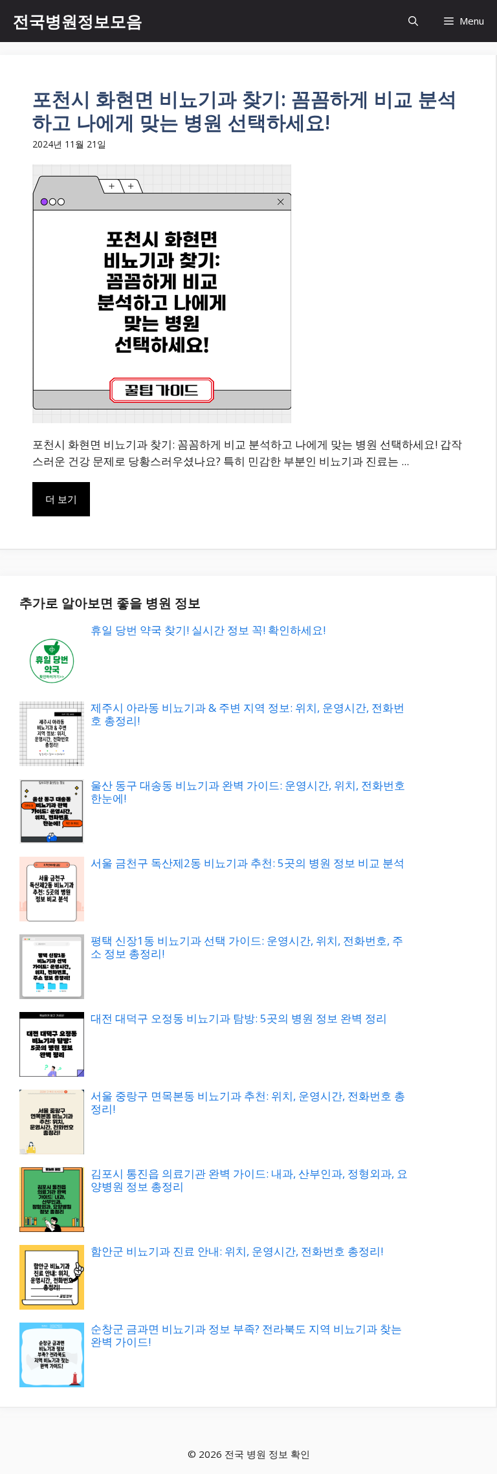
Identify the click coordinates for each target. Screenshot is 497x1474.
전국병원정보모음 (77, 21)
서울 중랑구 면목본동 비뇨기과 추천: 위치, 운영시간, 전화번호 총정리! (248, 1102)
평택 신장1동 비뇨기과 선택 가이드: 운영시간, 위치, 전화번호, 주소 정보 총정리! (247, 947)
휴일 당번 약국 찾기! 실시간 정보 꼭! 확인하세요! (208, 629)
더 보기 (61, 498)
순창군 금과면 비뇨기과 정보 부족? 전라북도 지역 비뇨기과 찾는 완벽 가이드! (246, 1335)
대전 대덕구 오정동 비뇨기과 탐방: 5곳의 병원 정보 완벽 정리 (239, 1018)
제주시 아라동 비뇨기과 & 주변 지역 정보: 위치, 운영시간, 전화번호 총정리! (247, 714)
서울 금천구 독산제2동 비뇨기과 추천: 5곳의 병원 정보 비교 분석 (247, 862)
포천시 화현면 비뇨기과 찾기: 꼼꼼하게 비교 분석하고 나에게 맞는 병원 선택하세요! (244, 110)
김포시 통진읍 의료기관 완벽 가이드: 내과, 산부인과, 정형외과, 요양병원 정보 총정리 (249, 1180)
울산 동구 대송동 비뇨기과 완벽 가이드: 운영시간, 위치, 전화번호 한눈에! (248, 792)
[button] (413, 21)
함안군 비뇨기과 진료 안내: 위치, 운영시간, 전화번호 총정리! (237, 1251)
